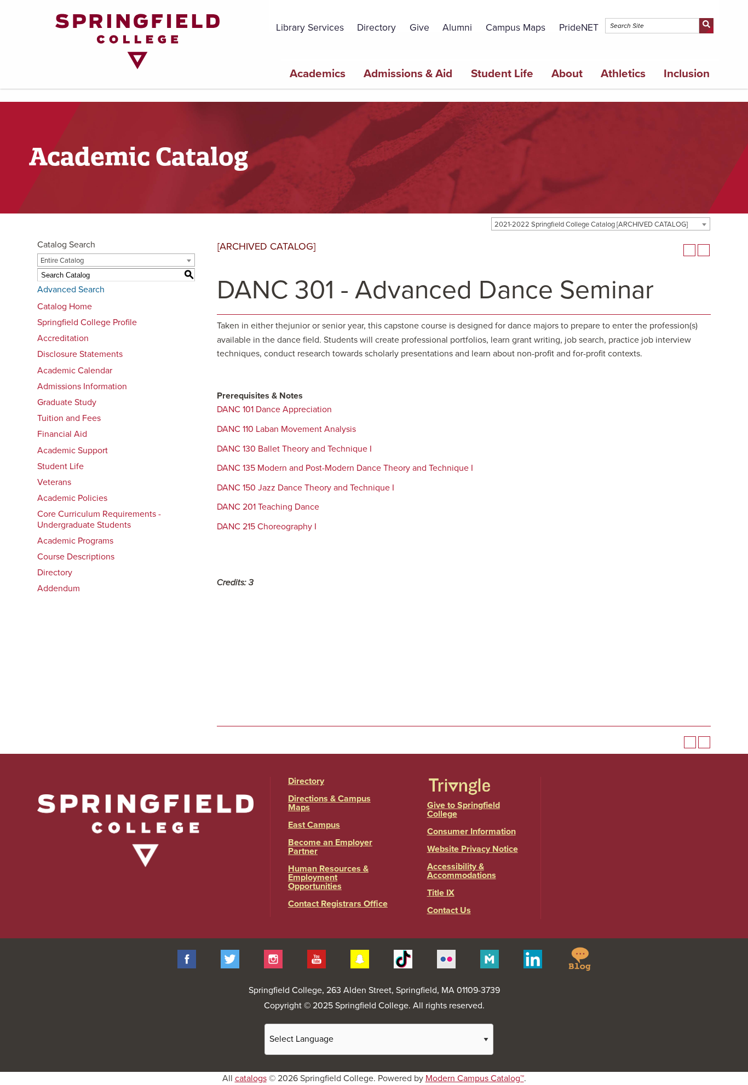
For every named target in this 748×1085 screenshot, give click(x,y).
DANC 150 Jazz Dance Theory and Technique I (305, 487)
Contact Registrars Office (338, 903)
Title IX (440, 892)
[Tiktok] (403, 958)
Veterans (54, 482)
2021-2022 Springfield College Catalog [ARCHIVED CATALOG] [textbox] (591, 224)
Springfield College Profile (87, 322)
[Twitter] (230, 958)
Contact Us (449, 910)
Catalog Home (64, 306)
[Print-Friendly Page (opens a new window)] (689, 250)
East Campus (314, 824)
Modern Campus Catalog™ (474, 1078)
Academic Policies (72, 498)
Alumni (457, 27)
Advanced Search (71, 289)
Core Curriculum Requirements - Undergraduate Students (99, 519)
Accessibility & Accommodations (461, 871)
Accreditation (63, 338)
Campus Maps (515, 27)
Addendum (58, 588)
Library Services (310, 27)
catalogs (251, 1078)
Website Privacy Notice (472, 849)
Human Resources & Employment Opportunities (328, 877)
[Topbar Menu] (712, 12)
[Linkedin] (532, 958)
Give (419, 27)
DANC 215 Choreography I (267, 526)
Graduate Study (66, 402)
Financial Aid (62, 434)
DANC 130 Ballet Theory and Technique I (294, 448)
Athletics (623, 73)
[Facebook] (186, 958)
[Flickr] (446, 958)
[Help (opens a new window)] (704, 250)
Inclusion (687, 73)
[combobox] (600, 223)
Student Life (502, 73)
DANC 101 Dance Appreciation (274, 409)
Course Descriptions (75, 556)
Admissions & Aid (408, 73)
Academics (318, 73)
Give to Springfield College (463, 809)
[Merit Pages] (489, 958)
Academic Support (72, 450)
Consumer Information (471, 831)
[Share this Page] (675, 250)
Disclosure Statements (80, 354)
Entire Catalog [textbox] (62, 260)
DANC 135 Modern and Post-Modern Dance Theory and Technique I (345, 468)
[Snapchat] (359, 958)
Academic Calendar (74, 370)
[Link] (137, 71)
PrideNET (579, 27)
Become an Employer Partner (330, 847)
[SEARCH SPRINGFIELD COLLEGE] (706, 25)
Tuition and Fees (69, 418)
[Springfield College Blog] (579, 958)
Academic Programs (75, 540)
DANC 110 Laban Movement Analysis (286, 429)
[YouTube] (316, 958)
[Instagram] (273, 958)
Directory (376, 27)
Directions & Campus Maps (329, 803)
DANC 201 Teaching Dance (268, 506)
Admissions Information (82, 386)
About (567, 73)
